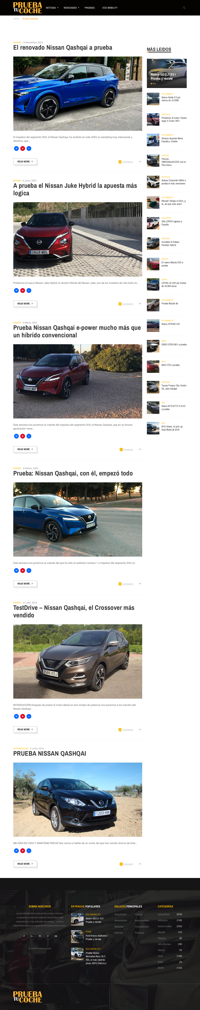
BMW (161, 968)
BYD (163, 402)
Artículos (163, 920)
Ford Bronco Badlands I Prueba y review (97, 937)
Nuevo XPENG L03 (171, 324)
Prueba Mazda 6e (170, 303)
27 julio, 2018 (30, 602)
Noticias (51, 7)
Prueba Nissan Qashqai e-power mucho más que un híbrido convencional (77, 331)
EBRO (164, 341)
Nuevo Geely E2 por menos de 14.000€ (171, 99)
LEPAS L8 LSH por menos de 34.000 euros (174, 284)
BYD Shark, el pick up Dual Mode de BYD (172, 428)
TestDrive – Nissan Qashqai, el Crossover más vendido (74, 611)
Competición (142, 927)
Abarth (161, 932)
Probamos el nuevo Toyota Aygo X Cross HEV (174, 119)
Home (16, 18)
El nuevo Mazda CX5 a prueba (172, 264)
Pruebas (90, 7)
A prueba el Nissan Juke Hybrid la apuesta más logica (75, 189)
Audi (160, 956)
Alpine (161, 950)
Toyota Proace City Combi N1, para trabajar (174, 387)
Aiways (162, 938)
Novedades (70, 7)
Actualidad (120, 914)
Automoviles (20, 748)
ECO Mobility (110, 7)
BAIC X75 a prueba (171, 365)
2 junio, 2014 (37, 748)
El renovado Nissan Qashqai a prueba (62, 47)
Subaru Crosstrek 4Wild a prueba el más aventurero (174, 182)
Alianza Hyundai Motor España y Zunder (172, 140)
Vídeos (138, 914)
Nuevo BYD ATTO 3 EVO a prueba (173, 407)
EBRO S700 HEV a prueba (174, 344)
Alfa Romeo (164, 944)
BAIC (164, 361)
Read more (24, 161)
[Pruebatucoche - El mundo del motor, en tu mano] (27, 8)
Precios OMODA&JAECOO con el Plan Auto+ (174, 162)
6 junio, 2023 (29, 180)
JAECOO (165, 155)
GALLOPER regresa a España (172, 223)
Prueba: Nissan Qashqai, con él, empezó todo (73, 473)
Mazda (165, 259)
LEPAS (164, 279)
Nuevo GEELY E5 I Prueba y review (163, 76)
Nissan (17, 42)
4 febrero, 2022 (30, 468)
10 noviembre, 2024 (33, 42)
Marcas (119, 933)
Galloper (166, 218)
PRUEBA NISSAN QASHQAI (49, 753)
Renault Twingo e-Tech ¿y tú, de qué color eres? (174, 202)
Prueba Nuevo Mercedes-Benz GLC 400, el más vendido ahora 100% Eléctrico (96, 958)
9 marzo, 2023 (30, 322)
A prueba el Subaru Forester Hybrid (170, 243)
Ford (88, 931)
